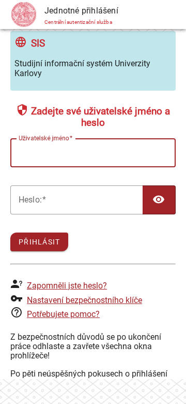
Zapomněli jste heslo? (67, 286)
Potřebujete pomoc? (63, 314)
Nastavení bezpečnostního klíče (84, 300)
